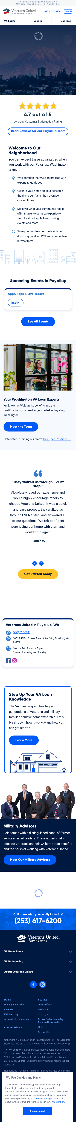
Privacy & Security (14, 1004)
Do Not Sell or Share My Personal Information (50, 1021)
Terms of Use (45, 1004)
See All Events (38, 321)
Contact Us (44, 1032)
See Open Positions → (57, 439)
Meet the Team (21, 426)
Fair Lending (11, 1014)
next (41, 563)
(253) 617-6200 (52, 11)
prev (34, 563)
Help (40, 1027)
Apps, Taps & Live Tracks (26, 294)
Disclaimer (43, 1009)
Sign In (68, 11)
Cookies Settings (13, 1027)
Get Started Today (38, 574)
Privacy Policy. (58, 1102)
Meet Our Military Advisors (30, 859)
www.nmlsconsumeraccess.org (51, 1043)
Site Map (43, 999)
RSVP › (16, 303)
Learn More (23, 740)
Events (38, 21)
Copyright (43, 1014)
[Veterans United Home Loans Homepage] (38, 938)
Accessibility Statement (17, 1019)
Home (7, 999)
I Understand (37, 1111)
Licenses (9, 1009)
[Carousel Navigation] (38, 563)
